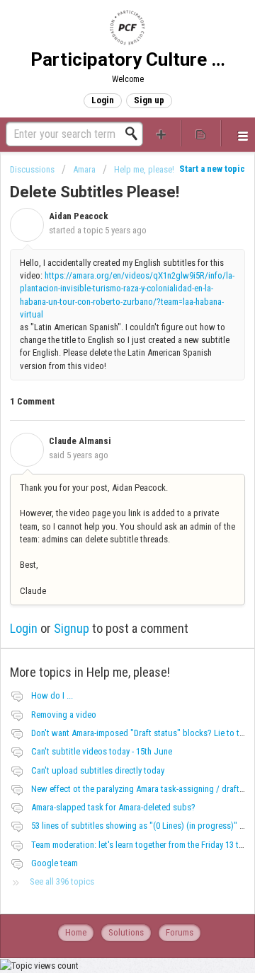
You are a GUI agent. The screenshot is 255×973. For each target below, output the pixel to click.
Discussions (32, 169)
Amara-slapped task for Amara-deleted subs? (113, 807)
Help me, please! (144, 169)
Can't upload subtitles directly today (97, 770)
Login (24, 628)
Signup (71, 628)
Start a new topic (212, 168)
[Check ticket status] (201, 133)
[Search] (135, 134)
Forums (179, 932)
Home (75, 932)
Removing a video (63, 714)
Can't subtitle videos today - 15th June (101, 751)
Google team (54, 863)
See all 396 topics (62, 881)
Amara (84, 169)
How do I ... (52, 695)
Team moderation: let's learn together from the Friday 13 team (142, 844)
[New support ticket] (161, 133)
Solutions (126, 932)
